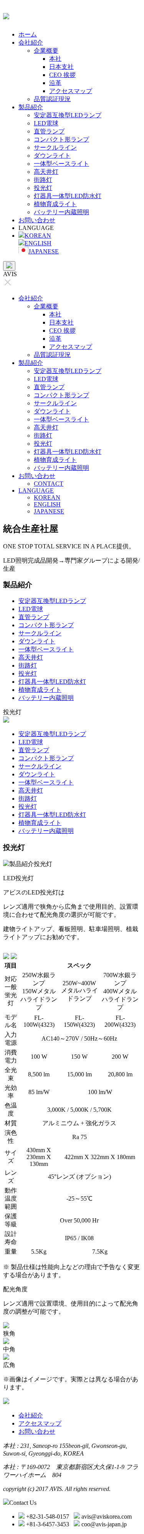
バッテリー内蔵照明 (61, 212)
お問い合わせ (36, 220)
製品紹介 (30, 107)
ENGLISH (38, 243)
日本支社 (61, 66)
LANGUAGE (36, 490)
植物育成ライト (55, 204)
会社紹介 (30, 42)
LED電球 (46, 123)
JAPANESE (43, 251)
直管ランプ (49, 131)
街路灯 (43, 180)
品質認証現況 (52, 99)
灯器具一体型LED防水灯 (67, 196)
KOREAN (38, 235)
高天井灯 (46, 171)
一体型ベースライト (61, 163)
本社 (55, 58)
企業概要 (46, 50)
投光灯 (43, 188)
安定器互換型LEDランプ (67, 115)
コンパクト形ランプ (61, 139)
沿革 (55, 83)
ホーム (27, 34)
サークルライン (55, 147)
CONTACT (48, 483)
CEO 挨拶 (62, 75)
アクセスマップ (70, 91)
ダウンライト (52, 155)
